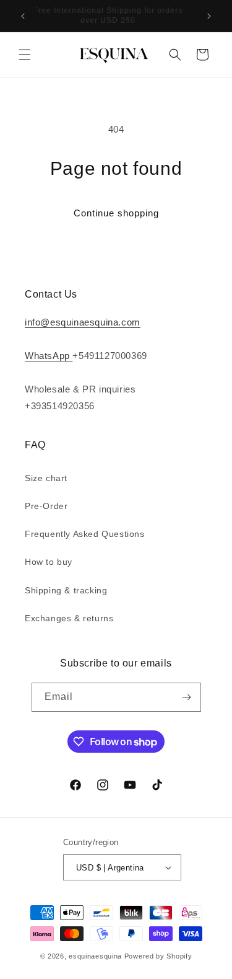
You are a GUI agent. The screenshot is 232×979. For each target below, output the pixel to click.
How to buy (48, 562)
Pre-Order (46, 506)
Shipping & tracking (66, 590)
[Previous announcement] (23, 16)
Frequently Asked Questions (85, 534)
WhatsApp (48, 355)
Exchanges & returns (69, 618)
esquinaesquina (95, 956)
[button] (24, 54)
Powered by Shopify (158, 956)
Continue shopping (116, 213)
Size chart (46, 478)
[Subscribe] (186, 697)
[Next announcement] (209, 16)
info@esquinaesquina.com (82, 322)
